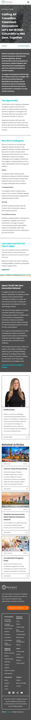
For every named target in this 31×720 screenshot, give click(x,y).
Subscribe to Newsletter (16, 608)
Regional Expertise (7, 649)
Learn (18, 648)
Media (6, 686)
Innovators (7, 637)
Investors (7, 634)
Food (17, 621)
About (6, 680)
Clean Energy (20, 627)
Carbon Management (20, 641)
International (8, 673)
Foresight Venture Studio (8, 625)
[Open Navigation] (28, 2)
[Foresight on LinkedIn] (9, 692)
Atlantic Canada (9, 670)
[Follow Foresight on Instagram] (17, 692)
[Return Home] (7, 2)
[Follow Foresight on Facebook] (13, 692)
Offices (18, 677)
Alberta (6, 656)
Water (18, 624)
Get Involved (8, 617)
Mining (18, 645)
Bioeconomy (20, 637)
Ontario (6, 665)
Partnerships (8, 640)
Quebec (6, 668)
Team (6, 689)
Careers (6, 683)
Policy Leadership (7, 644)
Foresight (9, 712)
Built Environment (20, 630)
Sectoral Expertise (19, 617)
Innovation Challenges (7, 620)
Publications (20, 657)
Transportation (20, 634)
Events (18, 654)
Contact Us (8, 677)
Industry (6, 631)
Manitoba (7, 662)
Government (8, 628)
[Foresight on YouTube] (22, 692)
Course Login (20, 651)
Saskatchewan (8, 659)
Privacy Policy (20, 663)
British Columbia (9, 653)
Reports (18, 660)
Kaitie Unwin (24, 46)
